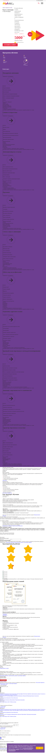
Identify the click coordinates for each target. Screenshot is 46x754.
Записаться (5, 480)
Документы (8, 697)
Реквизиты (20, 695)
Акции (3, 701)
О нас (1, 697)
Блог (1, 701)
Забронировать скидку (4, 668)
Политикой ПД (12, 750)
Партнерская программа (20, 699)
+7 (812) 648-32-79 (6, 0)
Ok (39, 748)
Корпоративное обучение (5, 699)
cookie (15, 746)
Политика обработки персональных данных (32, 693)
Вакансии (4, 697)
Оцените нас (2, 707)
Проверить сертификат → (5, 615)
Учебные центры (13, 701)
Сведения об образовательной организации (8, 693)
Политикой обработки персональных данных (14, 542)
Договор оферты (20, 693)
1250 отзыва (3, 706)
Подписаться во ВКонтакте (17, 525)
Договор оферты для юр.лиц (12, 695)
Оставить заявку (10, 44)
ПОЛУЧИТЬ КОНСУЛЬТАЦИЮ (5, 540)
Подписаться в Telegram (7, 525)
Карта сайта (7, 701)
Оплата (12, 697)
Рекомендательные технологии (33, 695)
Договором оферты (28, 542)
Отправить (3, 680)
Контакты (16, 697)
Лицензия (25, 695)
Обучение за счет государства (5, 714)
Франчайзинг (12, 699)
